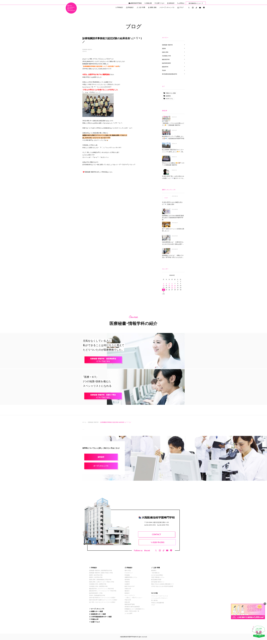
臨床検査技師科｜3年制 (95, 593)
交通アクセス (160, 3)
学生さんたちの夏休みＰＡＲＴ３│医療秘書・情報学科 (173, 164)
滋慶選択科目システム (131, 577)
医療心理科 (165, 52)
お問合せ (181, 3)
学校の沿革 (128, 600)
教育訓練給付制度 (156, 579)
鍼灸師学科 (165, 67)
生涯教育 (127, 584)
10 (163, 285)
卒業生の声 (94, 619)
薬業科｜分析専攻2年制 (95, 577)
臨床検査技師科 (166, 63)
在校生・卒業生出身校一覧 (132, 611)
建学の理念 (128, 570)
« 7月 (163, 294)
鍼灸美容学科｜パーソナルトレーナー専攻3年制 (102, 591)
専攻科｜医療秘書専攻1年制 (97, 595)
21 (175, 287)
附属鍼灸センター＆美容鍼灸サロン (135, 609)
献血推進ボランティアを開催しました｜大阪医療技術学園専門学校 (173, 137)
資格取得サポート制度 (98, 614)
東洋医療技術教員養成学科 (169, 74)
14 (175, 285)
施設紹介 (127, 591)
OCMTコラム (169, 98)
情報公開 (149, 3)
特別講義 (127, 575)
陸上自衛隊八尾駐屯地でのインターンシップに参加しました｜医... (173, 151)
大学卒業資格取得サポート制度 (101, 617)
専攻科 (164, 70)
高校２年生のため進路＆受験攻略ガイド (162, 584)
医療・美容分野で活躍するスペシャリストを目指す (103, 600)
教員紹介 (127, 593)
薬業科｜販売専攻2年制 (95, 575)
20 (172, 287)
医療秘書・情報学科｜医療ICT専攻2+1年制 (101, 573)
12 (169, 285)
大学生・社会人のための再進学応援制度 (162, 586)
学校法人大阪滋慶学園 (157, 603)
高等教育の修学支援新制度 (132, 606)
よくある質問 (128, 613)
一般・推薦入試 (155, 573)
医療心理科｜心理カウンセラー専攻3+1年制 (101, 582)
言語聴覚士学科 (166, 56)
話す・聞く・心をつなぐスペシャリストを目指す (102, 602)
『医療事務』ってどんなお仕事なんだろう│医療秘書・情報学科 (173, 124)
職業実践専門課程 (136, 3)
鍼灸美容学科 (166, 59)
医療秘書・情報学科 (87, 49)
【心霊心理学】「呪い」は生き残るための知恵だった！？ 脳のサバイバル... (173, 177)
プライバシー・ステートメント (159, 596)
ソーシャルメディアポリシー (159, 598)
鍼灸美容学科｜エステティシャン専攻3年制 (101, 588)
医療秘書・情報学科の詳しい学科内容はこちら (98, 172)
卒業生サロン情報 (171, 93)
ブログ (181, 7)
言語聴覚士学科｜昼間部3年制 (97, 584)
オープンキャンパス (167, 7)
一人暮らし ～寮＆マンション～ (133, 597)
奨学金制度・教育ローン (157, 582)
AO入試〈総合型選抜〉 (157, 575)
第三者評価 (154, 600)
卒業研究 (127, 582)
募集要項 (153, 570)
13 (172, 285)
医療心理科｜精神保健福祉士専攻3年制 (100, 579)
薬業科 (164, 48)
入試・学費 (142, 7)
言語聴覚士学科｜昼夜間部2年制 (98, 586)
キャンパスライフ (130, 595)
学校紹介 (131, 7)
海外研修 (127, 579)
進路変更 (168, 96)
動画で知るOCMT (130, 586)
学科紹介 (120, 7)
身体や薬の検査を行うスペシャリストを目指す (102, 597)
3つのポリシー (129, 573)
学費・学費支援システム (157, 577)
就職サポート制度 (97, 611)
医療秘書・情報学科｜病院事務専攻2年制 (100, 570)
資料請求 (171, 3)
